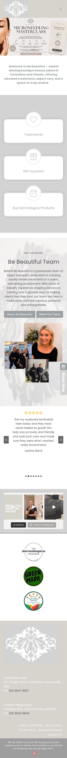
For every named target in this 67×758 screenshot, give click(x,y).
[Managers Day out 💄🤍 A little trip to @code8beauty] (53, 507)
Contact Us (55, 734)
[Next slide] (60, 440)
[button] (33, 37)
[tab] (26, 476)
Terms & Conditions (30, 725)
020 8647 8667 (19, 691)
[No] (63, 748)
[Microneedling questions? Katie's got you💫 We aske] (33, 507)
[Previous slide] (6, 440)
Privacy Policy (53, 725)
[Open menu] (60, 8)
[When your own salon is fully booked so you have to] (13, 507)
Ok (34, 753)
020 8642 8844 (19, 713)
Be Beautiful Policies (50, 730)
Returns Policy (27, 730)
